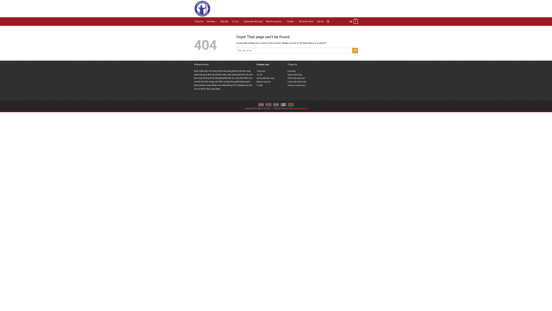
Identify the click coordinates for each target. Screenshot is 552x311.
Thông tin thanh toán (296, 85)
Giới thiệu (211, 21)
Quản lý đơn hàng (295, 75)
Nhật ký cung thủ (273, 21)
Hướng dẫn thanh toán (297, 82)
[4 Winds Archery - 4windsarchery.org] (219, 8)
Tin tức (235, 21)
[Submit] (355, 50)
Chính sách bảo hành (296, 78)
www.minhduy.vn (299, 108)
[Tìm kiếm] (328, 21)
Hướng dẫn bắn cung (253, 21)
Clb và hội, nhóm (306, 21)
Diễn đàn (224, 21)
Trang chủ (198, 21)
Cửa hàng (292, 71)
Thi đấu (289, 21)
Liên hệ (320, 21)
